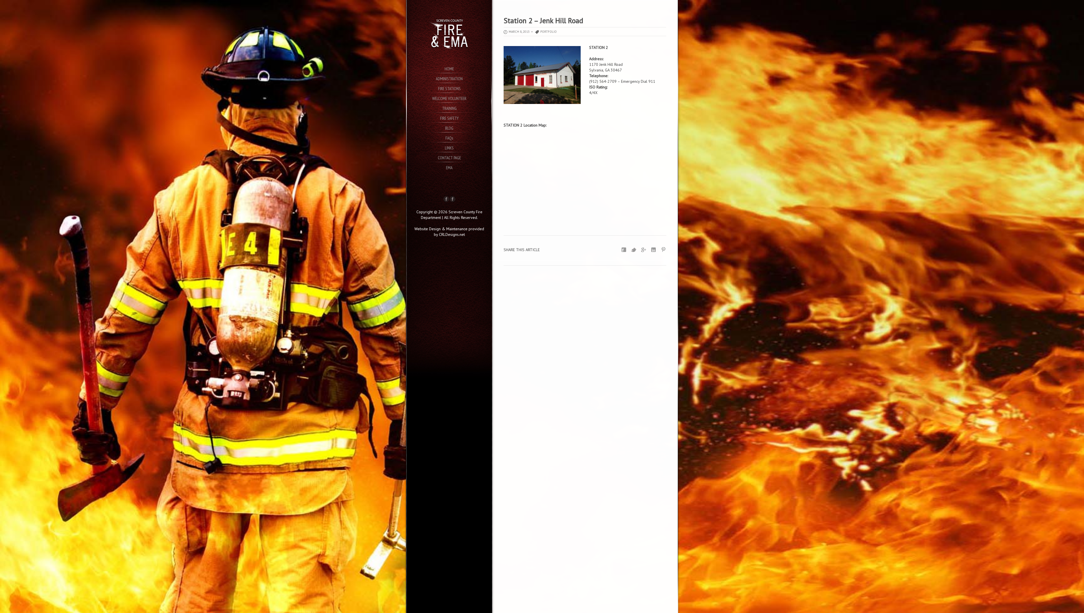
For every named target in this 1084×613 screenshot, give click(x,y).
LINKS (449, 148)
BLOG (449, 128)
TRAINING (449, 108)
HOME (449, 68)
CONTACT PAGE (449, 157)
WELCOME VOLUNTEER (449, 98)
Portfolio (548, 32)
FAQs (449, 138)
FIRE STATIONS (449, 88)
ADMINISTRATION (449, 78)
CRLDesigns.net (452, 234)
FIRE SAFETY (449, 118)
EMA (449, 167)
